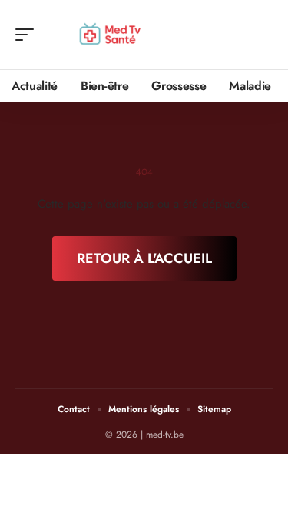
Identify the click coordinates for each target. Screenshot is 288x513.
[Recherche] (262, 35)
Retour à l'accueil (144, 258)
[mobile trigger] (28, 34)
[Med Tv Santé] (110, 34)
